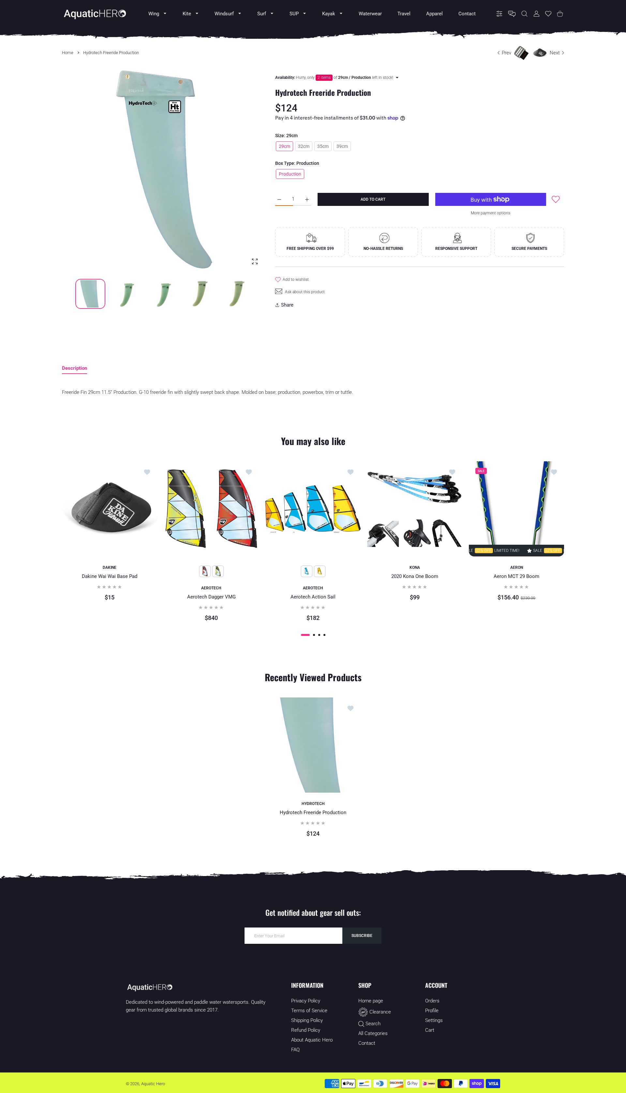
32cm (303, 146)
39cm (342, 146)
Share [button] (287, 305)
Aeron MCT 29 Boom (516, 576)
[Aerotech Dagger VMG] (211, 508)
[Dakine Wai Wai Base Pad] (109, 508)
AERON (516, 567)
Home (67, 52)
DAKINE (109, 567)
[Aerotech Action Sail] (313, 508)
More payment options (490, 213)
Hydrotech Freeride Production (313, 812)
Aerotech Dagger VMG (211, 597)
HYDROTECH (313, 803)
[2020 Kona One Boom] (414, 508)
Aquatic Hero (153, 1083)
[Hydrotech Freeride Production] (313, 745)
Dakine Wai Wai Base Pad (109, 576)
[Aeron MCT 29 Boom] (516, 508)
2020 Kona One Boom (414, 576)
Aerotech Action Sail (313, 597)
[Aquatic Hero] (94, 14)
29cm (284, 146)
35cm (323, 146)
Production (290, 174)
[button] (244, 170)
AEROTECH (211, 588)
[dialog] (524, 14)
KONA (415, 567)
